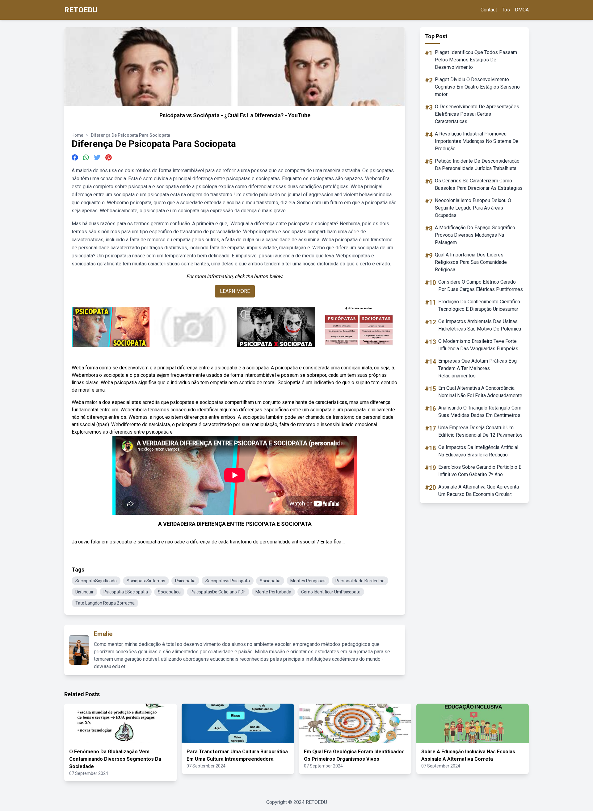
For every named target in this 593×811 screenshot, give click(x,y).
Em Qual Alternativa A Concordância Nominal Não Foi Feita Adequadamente (480, 391)
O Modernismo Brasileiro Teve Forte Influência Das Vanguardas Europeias (478, 344)
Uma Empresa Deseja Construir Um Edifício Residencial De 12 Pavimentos (480, 431)
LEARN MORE (235, 291)
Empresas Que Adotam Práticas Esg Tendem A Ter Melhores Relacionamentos (477, 368)
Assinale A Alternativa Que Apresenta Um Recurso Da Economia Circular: (478, 490)
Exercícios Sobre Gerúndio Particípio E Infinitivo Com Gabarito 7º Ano (479, 470)
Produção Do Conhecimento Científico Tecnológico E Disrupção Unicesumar (479, 305)
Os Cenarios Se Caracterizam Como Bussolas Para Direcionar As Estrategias (479, 184)
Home (77, 135)
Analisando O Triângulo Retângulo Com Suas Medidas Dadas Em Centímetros (479, 411)
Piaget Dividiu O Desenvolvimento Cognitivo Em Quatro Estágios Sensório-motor (478, 87)
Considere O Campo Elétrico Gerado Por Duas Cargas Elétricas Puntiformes (480, 285)
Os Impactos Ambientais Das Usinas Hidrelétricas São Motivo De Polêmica (479, 325)
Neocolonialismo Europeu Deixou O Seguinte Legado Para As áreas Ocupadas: (473, 208)
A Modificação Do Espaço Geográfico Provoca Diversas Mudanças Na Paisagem (475, 235)
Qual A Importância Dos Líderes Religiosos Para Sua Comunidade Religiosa (471, 262)
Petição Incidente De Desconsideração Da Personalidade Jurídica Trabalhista (477, 164)
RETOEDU (80, 10)
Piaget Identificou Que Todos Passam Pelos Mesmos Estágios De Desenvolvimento (476, 59)
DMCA (522, 10)
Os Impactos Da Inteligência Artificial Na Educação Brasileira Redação (478, 451)
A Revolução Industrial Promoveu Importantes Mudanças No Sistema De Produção (477, 141)
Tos (506, 10)
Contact (489, 10)
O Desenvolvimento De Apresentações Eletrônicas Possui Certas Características (477, 114)
